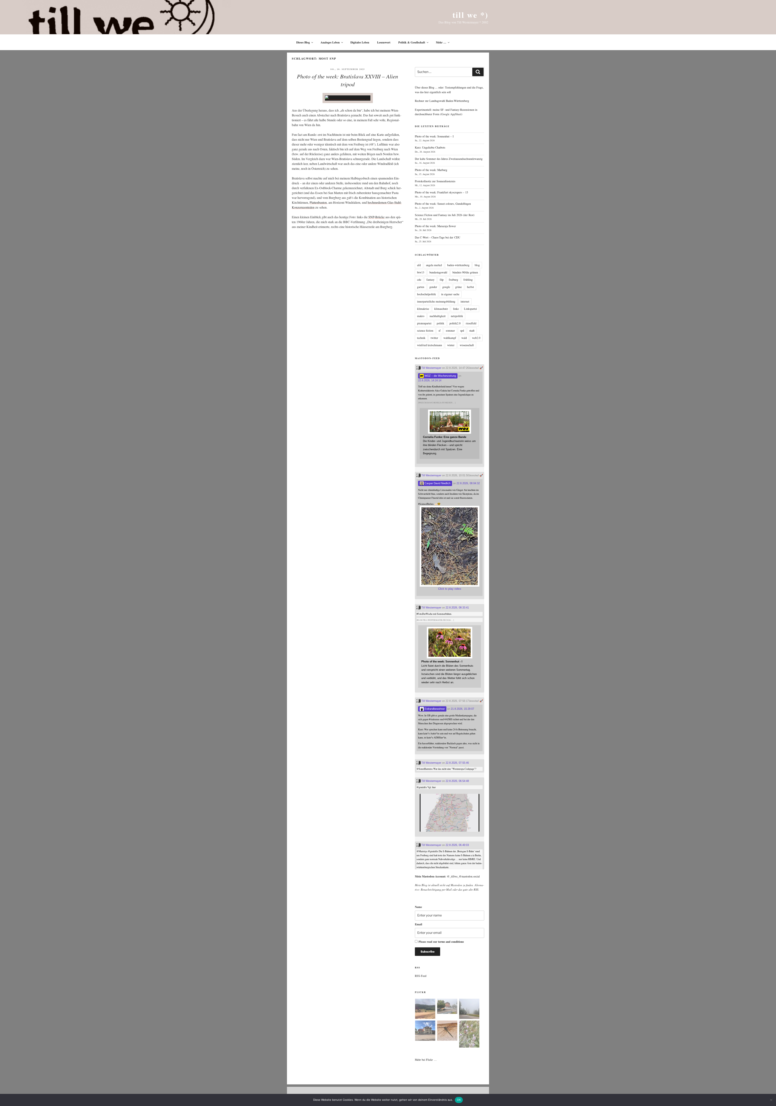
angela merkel (434, 265)
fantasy (430, 280)
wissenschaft (467, 345)
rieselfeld (471, 323)
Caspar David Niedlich (437, 483)
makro (420, 316)
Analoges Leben (330, 42)
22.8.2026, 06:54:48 (457, 780)
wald (464, 338)
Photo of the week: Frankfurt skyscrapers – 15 (441, 192)
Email (418, 924)
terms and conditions (451, 941)
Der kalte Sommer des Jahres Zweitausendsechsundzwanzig (449, 159)
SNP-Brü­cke (376, 217)
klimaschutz (441, 309)
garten (420, 287)
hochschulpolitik (426, 294)
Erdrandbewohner (434, 708)
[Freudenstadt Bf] (425, 1031)
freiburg (453, 280)
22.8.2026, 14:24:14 (429, 380)
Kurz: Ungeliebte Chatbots (430, 147)
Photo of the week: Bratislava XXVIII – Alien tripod (347, 80)
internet (465, 301)
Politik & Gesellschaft (411, 42)
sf (440, 330)
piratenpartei (424, 323)
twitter (434, 338)
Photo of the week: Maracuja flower (435, 226)
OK (459, 1099)
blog (477, 265)
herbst (470, 287)
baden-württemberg (458, 265)
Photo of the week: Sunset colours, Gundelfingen (443, 204)
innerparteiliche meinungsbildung (436, 301)
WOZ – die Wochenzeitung (440, 375)
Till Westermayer (431, 367)
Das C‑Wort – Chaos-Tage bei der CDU (437, 237)
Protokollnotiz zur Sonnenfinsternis (435, 181)
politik (440, 323)
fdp (442, 280)
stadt (471, 330)
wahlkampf (449, 338)
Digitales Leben (359, 42)
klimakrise (423, 309)
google (446, 287)
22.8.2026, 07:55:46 (457, 762)
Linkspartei (470, 309)
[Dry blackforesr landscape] (425, 1009)
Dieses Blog (303, 42)
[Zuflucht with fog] (447, 1007)
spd (462, 330)
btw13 (420, 272)
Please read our (441, 941)
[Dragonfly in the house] (447, 1031)
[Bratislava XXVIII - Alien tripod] (348, 98)
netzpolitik (457, 316)
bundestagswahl (438, 272)
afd (419, 265)
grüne (458, 287)
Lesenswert (383, 42)
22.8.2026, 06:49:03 (457, 845)
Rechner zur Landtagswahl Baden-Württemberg (442, 101)
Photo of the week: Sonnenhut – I (434, 136)
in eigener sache (450, 294)
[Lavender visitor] (469, 1035)
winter (450, 345)
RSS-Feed (420, 976)
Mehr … (441, 42)
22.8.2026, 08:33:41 (457, 607)
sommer (450, 330)
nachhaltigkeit (438, 316)
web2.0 (476, 338)
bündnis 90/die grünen (465, 272)
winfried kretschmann (429, 345)
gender (433, 287)
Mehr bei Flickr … (426, 1060)
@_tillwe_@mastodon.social (463, 876)
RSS (476, 889)
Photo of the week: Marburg (431, 170)
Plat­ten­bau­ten (318, 202)
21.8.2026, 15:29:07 (462, 708)
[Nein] (771, 1100)
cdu (419, 280)
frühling (468, 280)
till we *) (470, 15)
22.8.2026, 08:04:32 (468, 483)
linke (456, 309)
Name (418, 907)
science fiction (425, 330)
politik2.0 (455, 323)
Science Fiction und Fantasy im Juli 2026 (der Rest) (444, 215)
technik (421, 338)
